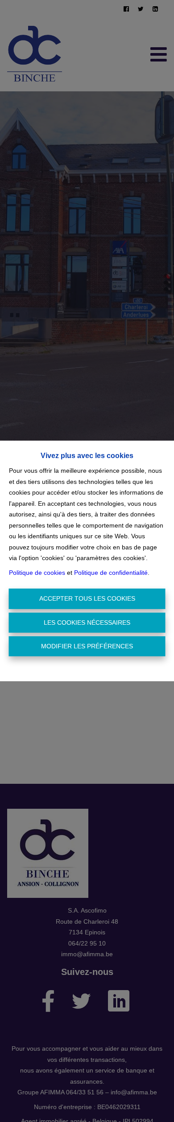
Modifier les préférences (87, 646)
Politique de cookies (37, 572)
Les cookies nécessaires (87, 622)
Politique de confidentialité (111, 572)
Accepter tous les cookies (87, 598)
